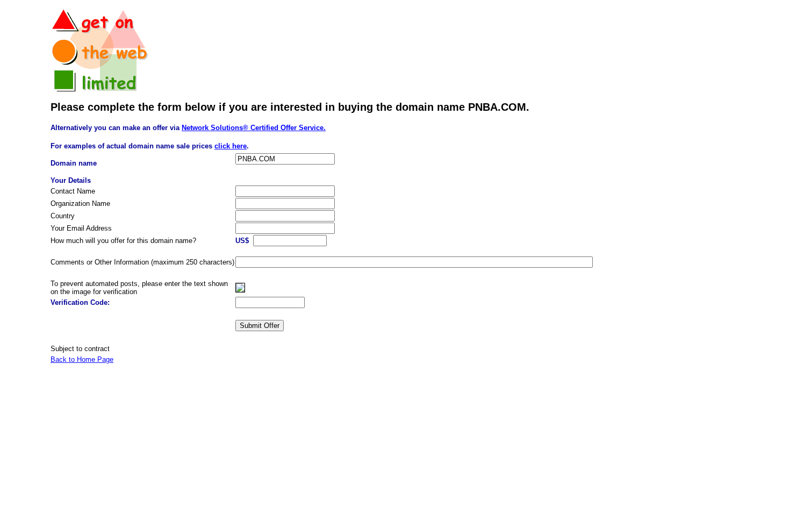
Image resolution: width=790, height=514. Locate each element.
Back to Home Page (82, 359)
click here (230, 146)
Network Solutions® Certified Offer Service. (254, 128)
